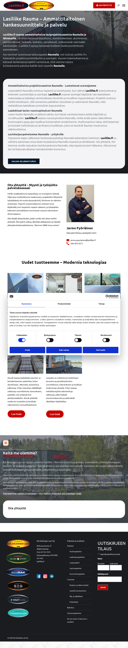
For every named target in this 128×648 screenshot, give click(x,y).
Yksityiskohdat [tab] (64, 304)
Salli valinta (64, 350)
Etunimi (101, 563)
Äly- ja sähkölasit (76, 596)
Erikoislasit (74, 602)
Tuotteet (70, 579)
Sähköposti (104, 574)
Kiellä (27, 350)
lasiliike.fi (40, 561)
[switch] (50, 340)
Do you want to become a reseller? (77, 620)
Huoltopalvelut (76, 551)
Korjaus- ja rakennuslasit (79, 585)
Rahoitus (70, 607)
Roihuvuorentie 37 (44, 546)
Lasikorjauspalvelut (77, 557)
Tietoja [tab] (101, 304)
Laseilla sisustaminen (78, 591)
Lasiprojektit (75, 563)
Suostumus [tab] (27, 304)
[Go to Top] (124, 644)
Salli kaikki (100, 350)
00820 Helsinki (42, 549)
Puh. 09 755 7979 (43, 552)
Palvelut (70, 546)
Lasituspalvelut (76, 568)
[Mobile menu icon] (124, 5)
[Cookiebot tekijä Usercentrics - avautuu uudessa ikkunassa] (107, 296)
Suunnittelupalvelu (77, 574)
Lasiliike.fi (92, 90)
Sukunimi (114, 563)
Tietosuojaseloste (74, 613)
